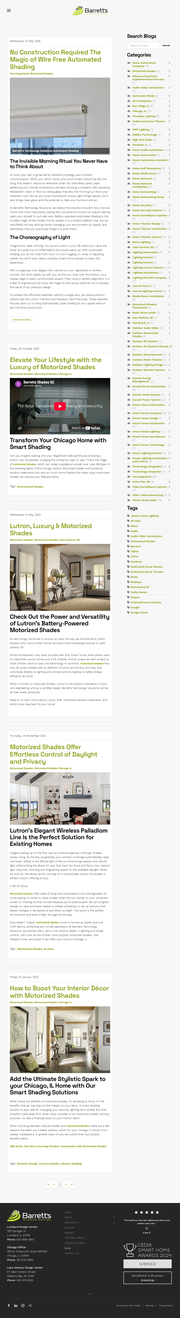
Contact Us (72, 1253)
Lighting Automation (145, 252)
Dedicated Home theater (147, 566)
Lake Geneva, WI (143, 247)
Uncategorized (19, 73)
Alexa (134, 526)
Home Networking (144, 191)
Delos (134, 577)
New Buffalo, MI (142, 317)
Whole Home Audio (144, 500)
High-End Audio (142, 139)
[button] (9, 10)
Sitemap (150, 1305)
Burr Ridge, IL (140, 106)
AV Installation (142, 101)
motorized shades (24, 464)
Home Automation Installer (150, 160)
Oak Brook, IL (141, 322)
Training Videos (74, 1238)
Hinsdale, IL (139, 144)
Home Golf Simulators (146, 168)
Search (166, 45)
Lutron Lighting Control (147, 291)
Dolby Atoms (139, 592)
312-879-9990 (25, 1259)
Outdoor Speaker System (148, 370)
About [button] (68, 1217)
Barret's (136, 546)
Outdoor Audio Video (145, 328)
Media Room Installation (148, 296)
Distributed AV (140, 587)
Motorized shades (21, 893)
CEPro (134, 556)
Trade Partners (75, 1243)
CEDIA (135, 551)
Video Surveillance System (149, 486)
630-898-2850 (25, 1239)
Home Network (142, 178)
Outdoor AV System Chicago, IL (152, 346)
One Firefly (134, 1305)
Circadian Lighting (143, 116)
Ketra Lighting (141, 242)
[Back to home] (90, 10)
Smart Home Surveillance (149, 436)
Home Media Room (144, 173)
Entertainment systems (146, 602)
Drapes (135, 597)
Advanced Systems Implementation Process (148, 78)
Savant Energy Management (141, 380)
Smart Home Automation (148, 404)
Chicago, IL (139, 111)
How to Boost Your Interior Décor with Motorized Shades (59, 992)
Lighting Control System (147, 267)
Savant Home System (146, 394)
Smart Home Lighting (146, 431)
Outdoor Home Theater (147, 359)
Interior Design (28, 1163)
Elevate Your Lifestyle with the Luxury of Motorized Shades (56, 363)
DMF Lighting (140, 129)
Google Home (139, 612)
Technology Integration (147, 466)
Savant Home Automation (149, 386)
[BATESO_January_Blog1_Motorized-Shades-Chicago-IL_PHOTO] (60, 1039)
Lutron (49, 949)
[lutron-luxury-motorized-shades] (60, 577)
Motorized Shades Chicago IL (53, 374)
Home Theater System (147, 237)
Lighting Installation (145, 272)
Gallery (70, 1227)
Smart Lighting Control (147, 453)
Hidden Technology (144, 134)
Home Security (142, 205)
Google (135, 607)
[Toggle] (170, 64)
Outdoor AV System (145, 341)
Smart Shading (72, 1163)
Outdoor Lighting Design (147, 364)
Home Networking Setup (148, 197)
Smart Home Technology (148, 444)
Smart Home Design (145, 418)
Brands (69, 1232)
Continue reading (21, 319)
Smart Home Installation (148, 423)
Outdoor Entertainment (147, 354)
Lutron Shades (50, 1163)
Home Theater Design (146, 223)
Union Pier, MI (141, 481)
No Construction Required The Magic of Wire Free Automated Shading (55, 59)
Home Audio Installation (148, 150)
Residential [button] (72, 1222)
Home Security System (147, 210)
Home (68, 1212)
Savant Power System (146, 399)
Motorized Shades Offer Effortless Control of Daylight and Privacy (53, 754)
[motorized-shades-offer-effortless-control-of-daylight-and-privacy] (60, 798)
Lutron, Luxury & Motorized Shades (51, 529)
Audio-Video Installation (148, 87)
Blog (68, 1248)
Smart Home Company (146, 413)
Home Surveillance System (149, 215)
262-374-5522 (25, 1280)
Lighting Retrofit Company (149, 277)
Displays (136, 582)
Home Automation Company (144, 64)
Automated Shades (31, 486)
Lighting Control (142, 257)
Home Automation (144, 155)
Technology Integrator (146, 471)
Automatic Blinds (143, 95)
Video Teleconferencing (147, 495)
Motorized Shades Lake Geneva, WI (57, 539)
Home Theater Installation (149, 228)
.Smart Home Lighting (145, 515)
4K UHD (136, 520)
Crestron (136, 561)
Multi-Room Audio (144, 312)
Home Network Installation (142, 185)
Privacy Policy (166, 1305)
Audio (134, 531)
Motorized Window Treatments (144, 306)
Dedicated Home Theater (148, 121)
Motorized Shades (41, 73)
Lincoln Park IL (142, 286)
